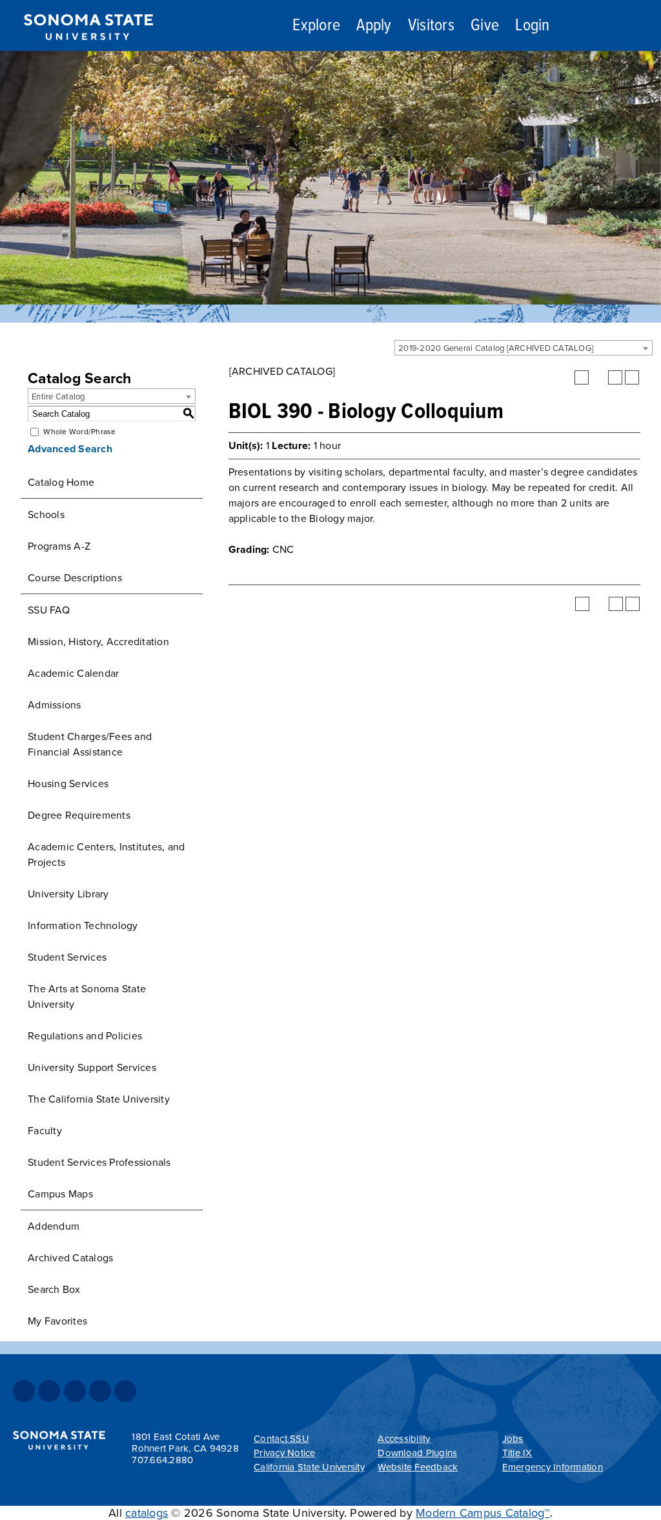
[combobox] (523, 347)
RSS (125, 1391)
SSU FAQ (49, 610)
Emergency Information (552, 1467)
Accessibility (404, 1439)
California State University (309, 1467)
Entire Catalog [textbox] (58, 397)
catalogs (146, 1513)
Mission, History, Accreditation (98, 641)
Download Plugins (417, 1453)
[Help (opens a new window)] (632, 377)
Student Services (67, 957)
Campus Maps (60, 1194)
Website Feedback (418, 1467)
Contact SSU (281, 1439)
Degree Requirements (79, 815)
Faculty (45, 1131)
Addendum (53, 1226)
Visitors (431, 26)
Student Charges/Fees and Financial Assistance (90, 744)
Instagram (75, 1391)
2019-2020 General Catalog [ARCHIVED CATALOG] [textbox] (495, 348)
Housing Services (68, 783)
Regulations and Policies (85, 1036)
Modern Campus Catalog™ (483, 1513)
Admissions (54, 705)
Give (485, 26)
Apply (373, 26)
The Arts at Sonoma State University (87, 997)
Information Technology (83, 925)
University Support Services (92, 1067)
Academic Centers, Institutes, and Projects (106, 855)
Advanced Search (70, 449)
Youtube (100, 1391)
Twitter (49, 1391)
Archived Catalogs (70, 1258)
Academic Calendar (73, 673)
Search (588, 27)
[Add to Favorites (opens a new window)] (582, 377)
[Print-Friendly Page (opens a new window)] (615, 377)
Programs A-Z (59, 546)
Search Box (54, 1289)
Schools (46, 514)
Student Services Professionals (99, 1162)
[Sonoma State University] (88, 50)
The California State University (99, 1099)
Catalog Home (61, 482)
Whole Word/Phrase (79, 431)
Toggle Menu (636, 26)
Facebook (24, 1391)
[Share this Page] (598, 377)
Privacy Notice (285, 1453)
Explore (316, 26)
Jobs (513, 1439)
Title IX (517, 1453)
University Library (68, 894)
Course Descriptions (75, 578)
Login (532, 26)
